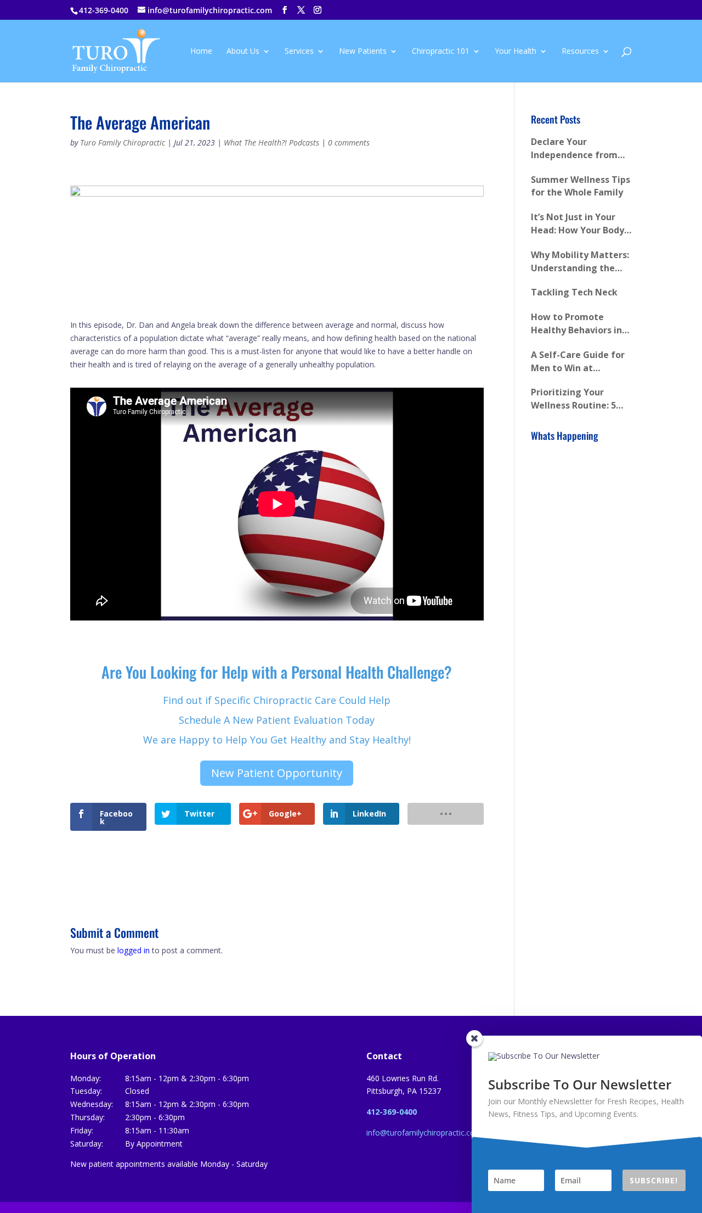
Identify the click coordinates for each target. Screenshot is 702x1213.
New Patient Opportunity (276, 772)
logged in (133, 950)
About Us (243, 51)
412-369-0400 (103, 10)
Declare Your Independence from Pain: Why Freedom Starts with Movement (581, 149)
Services (299, 51)
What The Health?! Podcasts (271, 142)
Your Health (515, 51)
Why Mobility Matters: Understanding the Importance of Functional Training (580, 262)
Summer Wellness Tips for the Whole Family (580, 186)
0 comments (349, 142)
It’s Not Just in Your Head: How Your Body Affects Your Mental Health (577, 224)
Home (201, 51)
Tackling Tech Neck (574, 292)
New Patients (363, 51)
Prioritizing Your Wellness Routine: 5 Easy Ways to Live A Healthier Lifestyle (573, 399)
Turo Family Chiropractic (122, 142)
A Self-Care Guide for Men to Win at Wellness (578, 362)
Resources (580, 51)
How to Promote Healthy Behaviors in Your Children (576, 324)
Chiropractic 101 (440, 51)
